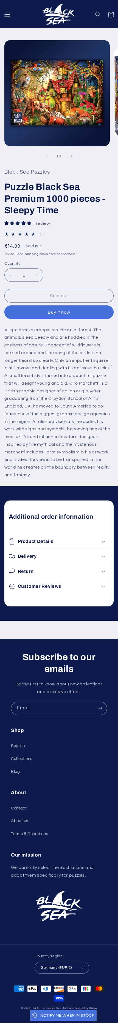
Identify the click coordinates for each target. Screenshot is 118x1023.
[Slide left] (47, 156)
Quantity (12, 264)
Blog (15, 772)
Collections (21, 759)
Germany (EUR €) (56, 968)
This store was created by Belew (76, 1008)
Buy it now (59, 312)
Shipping (32, 254)
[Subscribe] (100, 708)
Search (18, 746)
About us (19, 821)
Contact (19, 808)
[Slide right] (71, 156)
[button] (7, 14)
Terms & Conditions (29, 834)
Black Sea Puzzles (43, 1008)
